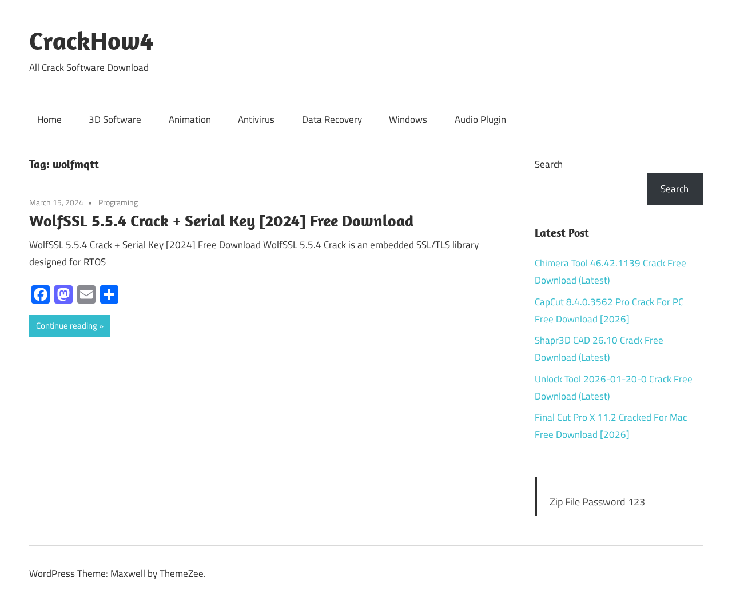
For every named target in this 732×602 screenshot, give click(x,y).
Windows (408, 119)
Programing (118, 202)
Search (549, 164)
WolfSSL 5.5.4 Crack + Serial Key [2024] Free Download (221, 220)
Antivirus (256, 119)
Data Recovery (332, 119)
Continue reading (66, 325)
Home (49, 119)
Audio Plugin (480, 119)
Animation (190, 119)
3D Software (115, 119)
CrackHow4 (91, 40)
